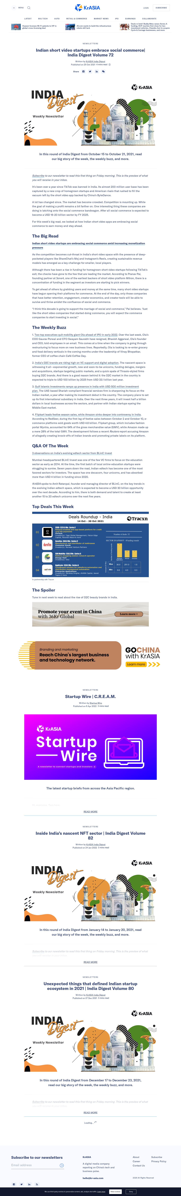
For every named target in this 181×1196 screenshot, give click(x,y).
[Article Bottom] (90, 614)
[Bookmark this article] (109, 64)
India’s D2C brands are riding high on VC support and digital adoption (77, 362)
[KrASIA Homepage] (87, 7)
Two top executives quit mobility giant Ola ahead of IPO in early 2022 (76, 334)
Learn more (101, 1192)
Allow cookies (115, 1192)
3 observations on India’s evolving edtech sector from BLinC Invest (72, 453)
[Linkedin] (97, 71)
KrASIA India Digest (95, 61)
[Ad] (90, 655)
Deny (131, 1192)
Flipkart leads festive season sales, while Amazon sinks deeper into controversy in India (88, 414)
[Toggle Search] (29, 7)
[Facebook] (83, 71)
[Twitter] (90, 71)
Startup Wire (96, 703)
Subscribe (38, 175)
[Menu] (14, 7)
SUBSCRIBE (161, 8)
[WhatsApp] (103, 71)
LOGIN (146, 8)
